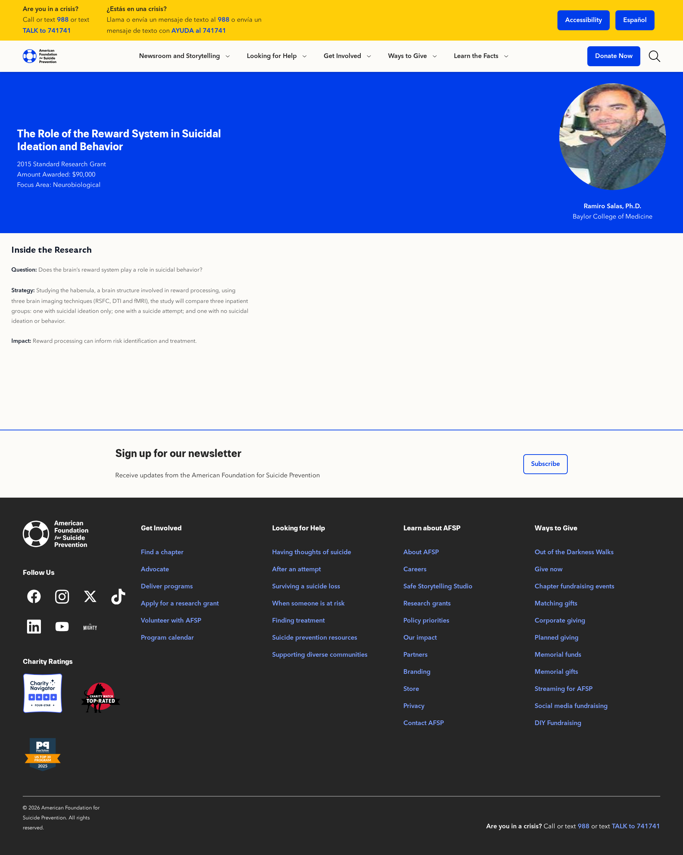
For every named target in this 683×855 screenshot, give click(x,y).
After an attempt (296, 569)
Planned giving (556, 638)
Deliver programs (167, 586)
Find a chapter (162, 552)
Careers (415, 569)
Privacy (413, 706)
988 (63, 20)
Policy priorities (426, 621)
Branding (416, 672)
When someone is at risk (308, 603)
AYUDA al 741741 (198, 31)
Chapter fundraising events (574, 586)
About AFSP (421, 552)
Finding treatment (298, 621)
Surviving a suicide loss (306, 586)
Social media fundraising (571, 706)
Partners (415, 655)
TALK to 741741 (47, 31)
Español (635, 20)
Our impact (420, 638)
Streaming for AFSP (564, 689)
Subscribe (545, 464)
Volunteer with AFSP (171, 621)
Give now (548, 569)
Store (411, 689)
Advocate (155, 569)
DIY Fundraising (558, 723)
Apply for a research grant (180, 603)
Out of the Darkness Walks (574, 552)
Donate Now (613, 56)
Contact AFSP (423, 723)
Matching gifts (556, 603)
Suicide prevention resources (314, 638)
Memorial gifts (556, 672)
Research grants (427, 603)
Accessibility (583, 20)
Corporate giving (560, 621)
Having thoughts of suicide (311, 552)
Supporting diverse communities (319, 655)
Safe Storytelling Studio (437, 586)
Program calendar (167, 638)
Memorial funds (558, 655)
